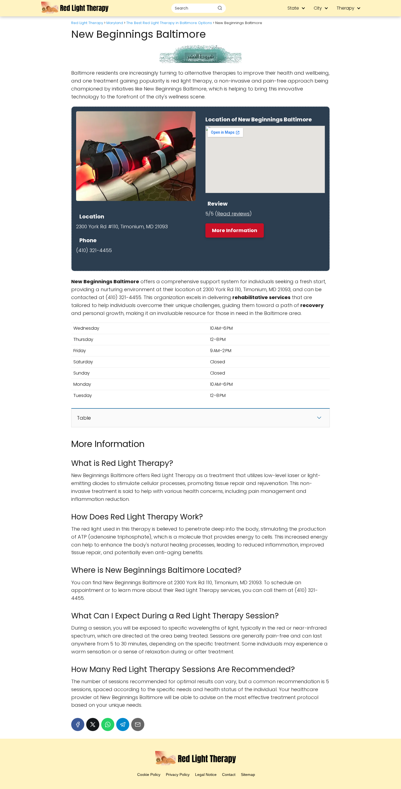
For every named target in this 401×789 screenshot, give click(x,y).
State (293, 8)
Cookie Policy (148, 774)
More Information (234, 230)
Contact (228, 774)
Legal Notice (206, 774)
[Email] (137, 724)
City (318, 8)
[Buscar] (220, 8)
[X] (92, 724)
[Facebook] (77, 724)
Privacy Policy (178, 774)
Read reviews (233, 213)
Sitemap (248, 774)
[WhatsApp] (107, 724)
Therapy (345, 8)
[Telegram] (122, 724)
